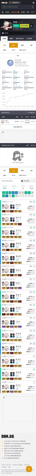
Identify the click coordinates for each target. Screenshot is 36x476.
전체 (4, 45)
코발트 (4, 50)
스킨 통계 (29, 38)
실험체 (11, 38)
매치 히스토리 (20, 38)
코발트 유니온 (22, 50)
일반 (31, 45)
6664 (28, 248)
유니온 (13, 50)
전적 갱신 (16, 25)
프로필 (4, 38)
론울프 (22, 45)
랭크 (13, 45)
